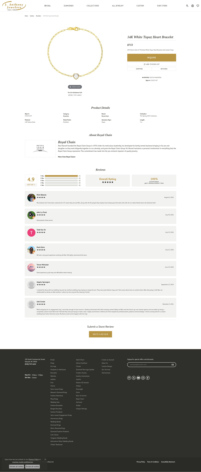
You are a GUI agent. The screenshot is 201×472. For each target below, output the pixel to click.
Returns (164, 69)
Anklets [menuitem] (53, 379)
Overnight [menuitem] (79, 389)
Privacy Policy (141, 462)
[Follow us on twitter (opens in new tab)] (134, 378)
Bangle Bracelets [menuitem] (56, 409)
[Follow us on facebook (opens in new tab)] (148, 378)
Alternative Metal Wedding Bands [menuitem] (61, 441)
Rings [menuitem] (52, 363)
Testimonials (106, 373)
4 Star (42, 178)
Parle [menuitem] (78, 392)
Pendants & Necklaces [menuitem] (58, 369)
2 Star (42, 183)
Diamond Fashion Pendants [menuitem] (59, 431)
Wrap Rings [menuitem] (54, 399)
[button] (187, 5)
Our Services (106, 369)
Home (26, 16)
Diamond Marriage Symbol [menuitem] (85, 369)
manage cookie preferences (22, 462)
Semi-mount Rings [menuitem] (56, 389)
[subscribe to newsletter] (172, 365)
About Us (105, 363)
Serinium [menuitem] (79, 402)
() (79, 176)
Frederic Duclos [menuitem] (81, 373)
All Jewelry (117, 6)
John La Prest (42, 212)
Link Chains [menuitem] (54, 435)
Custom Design (107, 366)
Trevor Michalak (43, 265)
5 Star (42, 176)
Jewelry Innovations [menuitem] (82, 376)
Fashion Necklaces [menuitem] (56, 396)
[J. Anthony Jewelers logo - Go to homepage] (14, 6)
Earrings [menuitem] (53, 366)
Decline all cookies (16, 466)
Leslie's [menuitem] (78, 379)
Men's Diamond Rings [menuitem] (57, 428)
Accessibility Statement (168, 462)
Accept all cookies (32, 466)
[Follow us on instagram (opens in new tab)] (143, 378)
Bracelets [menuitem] (53, 373)
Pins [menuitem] (51, 383)
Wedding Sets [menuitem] (55, 402)
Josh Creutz (41, 302)
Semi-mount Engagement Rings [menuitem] (61, 415)
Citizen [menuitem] (78, 366)
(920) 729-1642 (75, 95)
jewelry (32, 16)
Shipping (139, 69)
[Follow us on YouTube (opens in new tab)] (138, 378)
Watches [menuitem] (53, 376)
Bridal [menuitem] (52, 360)
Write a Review (100, 334)
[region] (75, 55)
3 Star (42, 180)
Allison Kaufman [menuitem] (81, 363)
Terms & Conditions (153, 462)
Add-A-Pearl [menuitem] (80, 360)
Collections (93, 6)
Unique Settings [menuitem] (81, 409)
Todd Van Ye (41, 230)
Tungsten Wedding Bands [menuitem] (58, 438)
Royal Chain (105, 116)
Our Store (162, 6)
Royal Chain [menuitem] (80, 399)
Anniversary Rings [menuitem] (56, 418)
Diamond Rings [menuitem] (55, 425)
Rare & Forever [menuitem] (81, 396)
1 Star (42, 185)
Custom (140, 6)
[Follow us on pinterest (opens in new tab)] (129, 378)
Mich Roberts (41, 195)
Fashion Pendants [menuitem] (56, 412)
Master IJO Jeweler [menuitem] (82, 383)
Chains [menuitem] (52, 386)
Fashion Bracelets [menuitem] (56, 405)
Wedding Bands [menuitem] (55, 422)
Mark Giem (41, 247)
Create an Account (108, 360)
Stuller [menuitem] (78, 405)
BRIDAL (47, 6)
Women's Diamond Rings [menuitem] (58, 392)
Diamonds (69, 6)
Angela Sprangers (43, 282)
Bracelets (38, 16)
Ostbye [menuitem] (78, 386)
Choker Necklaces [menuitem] (56, 444)
